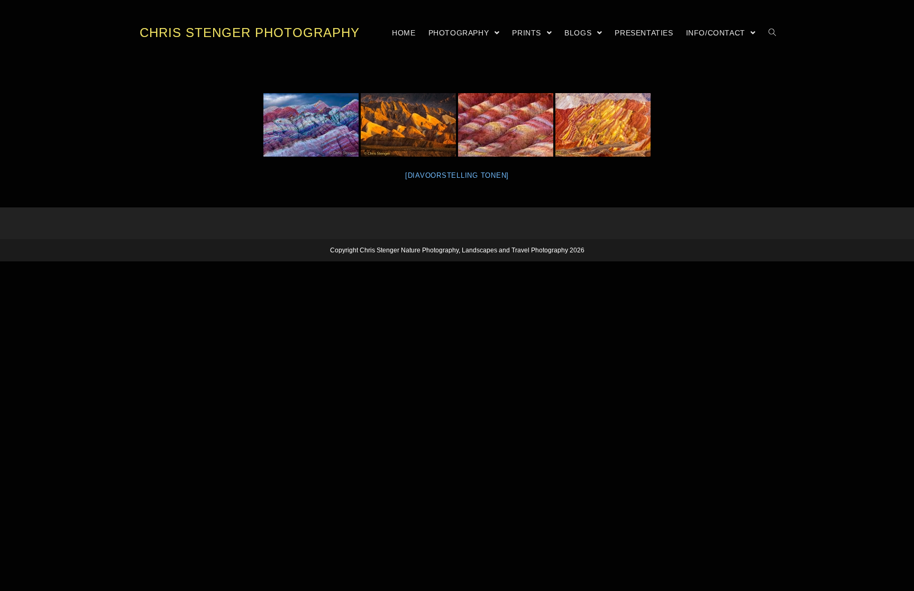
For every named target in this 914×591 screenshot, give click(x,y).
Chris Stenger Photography (250, 32)
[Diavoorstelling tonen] (457, 175)
